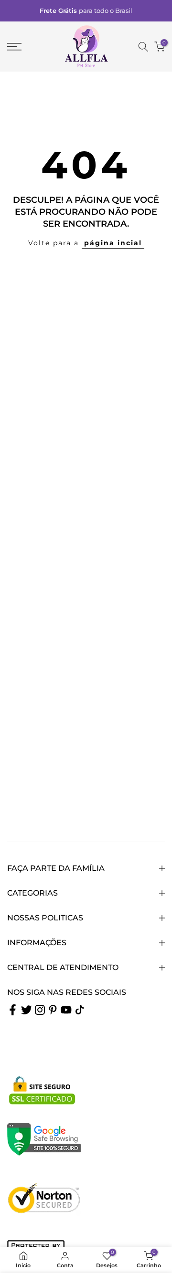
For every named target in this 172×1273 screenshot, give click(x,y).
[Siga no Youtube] (66, 1009)
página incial (113, 243)
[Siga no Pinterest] (53, 1009)
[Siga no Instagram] (40, 1009)
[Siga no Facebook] (12, 1009)
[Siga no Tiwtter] (26, 1009)
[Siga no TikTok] (80, 1009)
